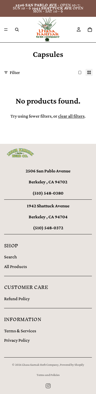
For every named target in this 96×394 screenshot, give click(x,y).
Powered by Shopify (72, 364)
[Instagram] (48, 386)
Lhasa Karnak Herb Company (40, 364)
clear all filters (71, 116)
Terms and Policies (48, 375)
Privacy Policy (17, 340)
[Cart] (89, 29)
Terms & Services (20, 330)
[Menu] (6, 29)
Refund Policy (17, 298)
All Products (15, 266)
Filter (15, 72)
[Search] (17, 29)
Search (10, 256)
